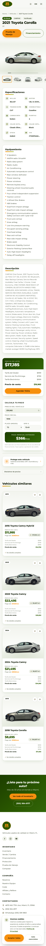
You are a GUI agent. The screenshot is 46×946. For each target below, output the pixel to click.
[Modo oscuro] (30, 4)
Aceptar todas (14, 938)
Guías (4, 887)
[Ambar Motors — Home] (7, 4)
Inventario (6, 851)
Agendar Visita (23, 391)
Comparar (6, 869)
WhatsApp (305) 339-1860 (16, 913)
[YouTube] (16, 838)
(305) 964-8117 (23, 803)
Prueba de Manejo (10, 33)
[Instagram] (10, 838)
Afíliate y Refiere (9, 890)
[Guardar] (35, 495)
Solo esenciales (33, 938)
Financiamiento (33, 33)
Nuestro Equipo (9, 883)
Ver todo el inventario (23, 796)
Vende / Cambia (9, 854)
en (36, 4)
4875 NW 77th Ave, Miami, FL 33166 (20, 905)
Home (4, 14)
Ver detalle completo (14, 552)
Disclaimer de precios (12, 472)
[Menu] (41, 4)
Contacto (6, 894)
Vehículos (12, 14)
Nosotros (6, 880)
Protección (7, 862)
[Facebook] (4, 838)
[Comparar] (40, 495)
